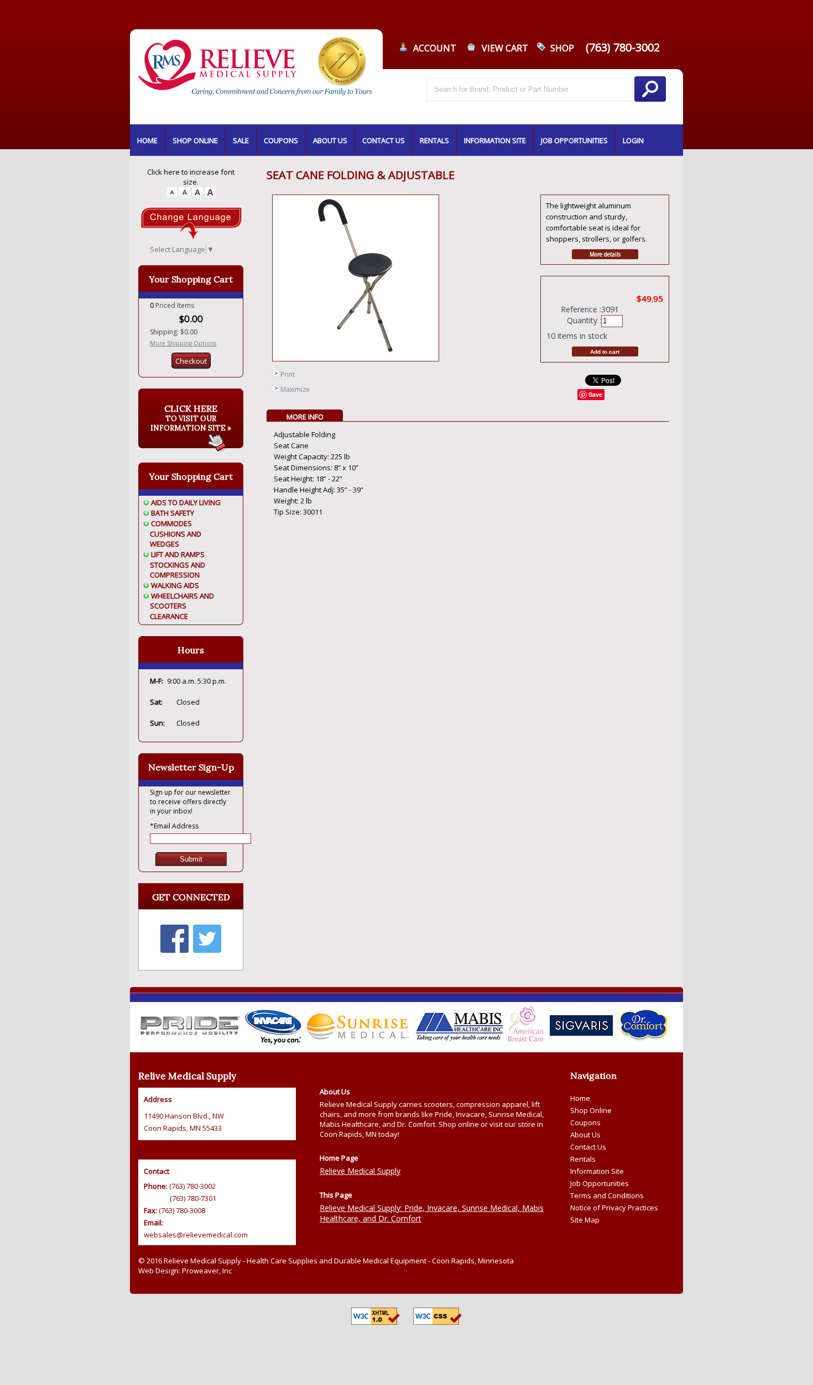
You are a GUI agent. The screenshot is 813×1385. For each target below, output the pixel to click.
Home (580, 1098)
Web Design (158, 1271)
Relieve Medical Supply (360, 1171)
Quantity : (584, 320)
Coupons (585, 1122)
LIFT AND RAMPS (178, 554)
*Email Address (174, 826)
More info (305, 416)
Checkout (191, 361)
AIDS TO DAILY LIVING (186, 502)
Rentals (583, 1159)
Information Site (597, 1171)
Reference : (581, 309)
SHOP (562, 48)
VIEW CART (505, 48)
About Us (585, 1135)
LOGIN (633, 140)
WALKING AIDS (175, 585)
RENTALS (434, 140)
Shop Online (591, 1110)
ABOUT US (330, 140)
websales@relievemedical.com (196, 1235)
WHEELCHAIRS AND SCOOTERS (182, 601)
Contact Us (588, 1147)
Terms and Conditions (607, 1195)
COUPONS (281, 140)
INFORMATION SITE (495, 140)
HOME (147, 140)
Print (287, 374)
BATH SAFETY (172, 513)
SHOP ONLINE (195, 140)
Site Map (585, 1220)
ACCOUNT (434, 48)
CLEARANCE (169, 616)
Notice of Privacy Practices (614, 1208)
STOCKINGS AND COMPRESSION (177, 570)
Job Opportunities (599, 1183)
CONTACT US (383, 140)
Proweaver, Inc (207, 1271)
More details (605, 254)
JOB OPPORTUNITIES (574, 140)
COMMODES (171, 523)
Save (595, 394)
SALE (241, 140)
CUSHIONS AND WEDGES (175, 539)
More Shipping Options (183, 343)
